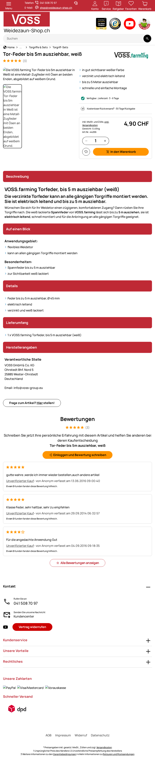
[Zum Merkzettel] (86, 152)
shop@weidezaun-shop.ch (56, 7)
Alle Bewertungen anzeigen (79, 563)
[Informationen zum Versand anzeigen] (17, 708)
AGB (48, 735)
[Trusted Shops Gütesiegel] (115, 24)
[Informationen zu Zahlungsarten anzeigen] (34, 687)
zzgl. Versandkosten (95, 123)
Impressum (63, 735)
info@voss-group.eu (24, 388)
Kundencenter (24, 616)
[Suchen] (147, 38)
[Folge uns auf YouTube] (5, 627)
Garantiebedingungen (64, 754)
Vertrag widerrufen (32, 627)
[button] (39, 74)
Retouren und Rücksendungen (118, 754)
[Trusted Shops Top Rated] (101, 24)
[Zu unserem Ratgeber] (144, 24)
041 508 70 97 (26, 603)
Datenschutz (100, 735)
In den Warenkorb (123, 152)
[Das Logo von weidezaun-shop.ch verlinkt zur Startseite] (38, 22)
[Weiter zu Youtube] (130, 24)
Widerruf (81, 735)
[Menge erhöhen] (105, 141)
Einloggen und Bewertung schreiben (79, 455)
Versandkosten (104, 747)
